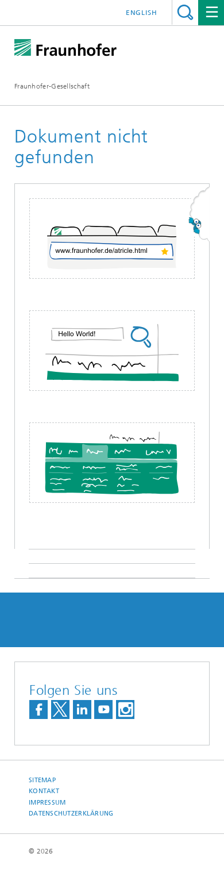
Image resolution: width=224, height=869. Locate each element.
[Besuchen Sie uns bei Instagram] (125, 709)
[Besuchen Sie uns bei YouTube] (103, 709)
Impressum (47, 802)
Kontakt (44, 791)
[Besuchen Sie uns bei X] (60, 709)
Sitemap (42, 780)
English (141, 13)
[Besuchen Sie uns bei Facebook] (38, 709)
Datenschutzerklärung (71, 813)
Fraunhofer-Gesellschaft (52, 86)
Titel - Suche (185, 12)
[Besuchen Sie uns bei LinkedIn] (82, 709)
